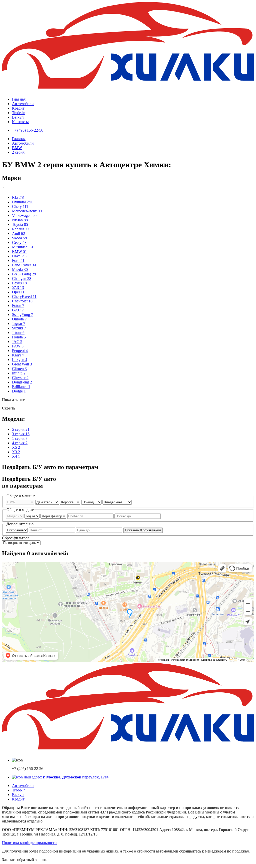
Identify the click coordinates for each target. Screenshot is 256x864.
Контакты (20, 122)
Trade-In (19, 790)
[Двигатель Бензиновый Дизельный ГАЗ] (47, 502)
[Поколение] (17, 530)
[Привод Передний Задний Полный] (91, 502)
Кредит (18, 108)
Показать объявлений (143, 530)
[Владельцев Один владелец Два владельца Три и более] (117, 502)
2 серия (18, 152)
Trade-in (18, 113)
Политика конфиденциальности (29, 842)
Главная (19, 99)
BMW (17, 148)
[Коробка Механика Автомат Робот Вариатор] (70, 502)
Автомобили (23, 104)
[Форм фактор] (53, 516)
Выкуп (18, 117)
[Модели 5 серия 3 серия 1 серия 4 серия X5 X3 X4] (15, 516)
